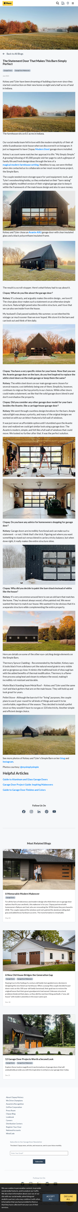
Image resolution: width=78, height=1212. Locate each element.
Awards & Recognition (15, 1104)
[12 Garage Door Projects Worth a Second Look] (39, 1034)
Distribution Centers (14, 1123)
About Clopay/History (14, 1097)
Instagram (8, 761)
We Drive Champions (14, 1100)
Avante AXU (35, 232)
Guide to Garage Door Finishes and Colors (24, 790)
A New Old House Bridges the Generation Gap (29, 975)
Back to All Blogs (15, 53)
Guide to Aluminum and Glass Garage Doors (25, 779)
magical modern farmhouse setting (21, 164)
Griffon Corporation (14, 1107)
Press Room (10, 1110)
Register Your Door (13, 1127)
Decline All (68, 1197)
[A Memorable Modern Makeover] (39, 869)
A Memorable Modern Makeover (22, 893)
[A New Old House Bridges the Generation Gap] (39, 950)
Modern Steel (42, 149)
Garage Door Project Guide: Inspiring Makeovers (28, 784)
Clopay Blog (10, 1114)
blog (62, 758)
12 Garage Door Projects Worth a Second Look (29, 1059)
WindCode (10, 1133)
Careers (9, 1120)
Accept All (51, 1197)
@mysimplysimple (29, 767)
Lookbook (10, 1117)
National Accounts (13, 1130)
